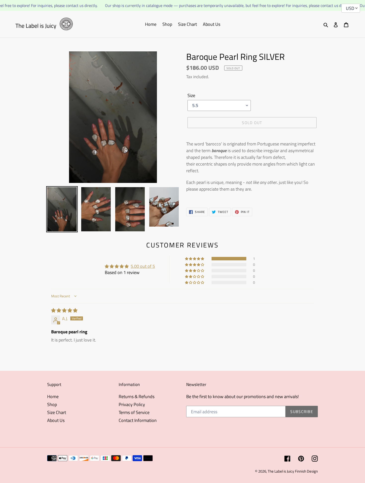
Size (191, 95)
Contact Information (138, 420)
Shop (52, 404)
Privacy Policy (132, 404)
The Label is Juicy (281, 471)
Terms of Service (134, 412)
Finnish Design (306, 471)
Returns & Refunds (136, 396)
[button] (195, 258)
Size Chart (56, 412)
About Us (56, 420)
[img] (64, 310)
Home (53, 396)
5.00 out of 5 (143, 266)
